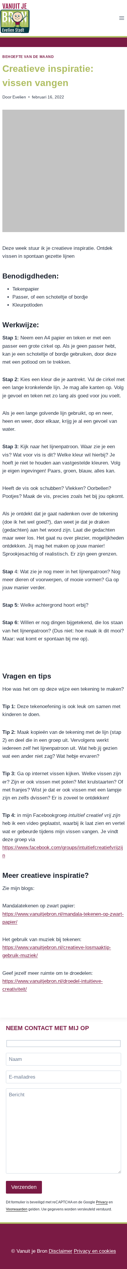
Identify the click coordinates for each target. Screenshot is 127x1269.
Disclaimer (60, 1251)
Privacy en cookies (95, 1251)
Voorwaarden (16, 1209)
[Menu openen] (121, 17)
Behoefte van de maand (28, 57)
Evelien (19, 97)
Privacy (102, 1202)
